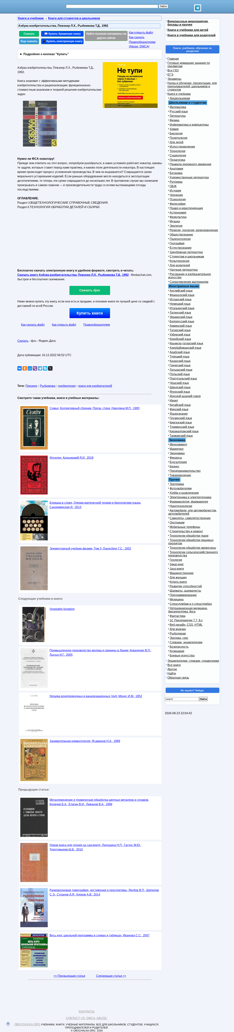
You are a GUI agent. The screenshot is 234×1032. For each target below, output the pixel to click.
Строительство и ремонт (186, 531)
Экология (176, 225)
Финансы (176, 457)
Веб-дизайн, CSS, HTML (186, 624)
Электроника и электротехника (190, 497)
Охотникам (177, 522)
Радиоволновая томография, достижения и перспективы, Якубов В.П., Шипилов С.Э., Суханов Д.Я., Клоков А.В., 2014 (104, 892)
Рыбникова (47, 385)
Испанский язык (180, 299)
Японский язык (180, 391)
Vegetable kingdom (62, 609)
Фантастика (177, 615)
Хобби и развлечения (184, 492)
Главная (173, 58)
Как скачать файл (33, 324)
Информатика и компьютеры (189, 124)
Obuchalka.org (27, 1024)
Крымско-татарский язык (186, 343)
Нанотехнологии (181, 506)
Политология (178, 137)
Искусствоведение (182, 146)
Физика (174, 120)
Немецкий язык (180, 303)
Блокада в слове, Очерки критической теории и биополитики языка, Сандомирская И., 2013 (95, 505)
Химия (174, 129)
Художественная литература (189, 177)
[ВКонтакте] (19, 368)
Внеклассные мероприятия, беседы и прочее (187, 23)
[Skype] (45, 368)
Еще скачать (29, 41)
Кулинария (177, 651)
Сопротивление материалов (189, 281)
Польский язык (180, 374)
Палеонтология (180, 239)
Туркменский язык (182, 426)
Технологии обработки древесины (193, 547)
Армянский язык (181, 325)
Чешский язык (179, 382)
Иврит (174, 400)
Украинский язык (181, 317)
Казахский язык (180, 361)
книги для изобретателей (95, 385)
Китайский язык (180, 404)
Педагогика (177, 159)
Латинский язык (180, 312)
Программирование (183, 595)
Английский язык (181, 290)
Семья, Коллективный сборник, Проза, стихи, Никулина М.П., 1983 (94, 408)
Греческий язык (180, 365)
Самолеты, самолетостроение (190, 518)
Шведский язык (180, 387)
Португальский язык (183, 378)
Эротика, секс (179, 637)
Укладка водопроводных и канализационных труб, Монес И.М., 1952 (96, 696)
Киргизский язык (181, 422)
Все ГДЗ (173, 70)
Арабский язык (180, 352)
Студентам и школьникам (187, 256)
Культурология (179, 260)
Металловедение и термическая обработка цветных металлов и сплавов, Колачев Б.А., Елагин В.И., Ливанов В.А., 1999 (99, 802)
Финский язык (179, 409)
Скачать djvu (89, 290)
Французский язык (182, 295)
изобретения (67, 385)
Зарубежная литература (186, 252)
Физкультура (178, 217)
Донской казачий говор (185, 396)
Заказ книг (177, 564)
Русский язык (179, 111)
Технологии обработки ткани (189, 535)
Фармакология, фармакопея (189, 501)
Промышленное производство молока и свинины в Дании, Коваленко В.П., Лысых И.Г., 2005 (100, 652)
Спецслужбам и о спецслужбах (191, 603)
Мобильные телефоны (185, 526)
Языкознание (179, 413)
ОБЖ (173, 186)
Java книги (177, 568)
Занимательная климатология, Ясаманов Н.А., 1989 (85, 741)
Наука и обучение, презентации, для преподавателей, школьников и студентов (192, 86)
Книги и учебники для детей (187, 30)
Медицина (177, 599)
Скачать (29, 33)
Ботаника (176, 173)
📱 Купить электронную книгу (62, 41)
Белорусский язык (182, 321)
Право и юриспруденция (186, 208)
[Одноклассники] (24, 368)
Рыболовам (178, 633)
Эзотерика (177, 484)
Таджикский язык (181, 435)
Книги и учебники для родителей (191, 35)
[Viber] (35, 368)
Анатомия (176, 168)
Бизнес (174, 466)
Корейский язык (180, 339)
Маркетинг (177, 448)
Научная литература (184, 269)
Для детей (176, 142)
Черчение (176, 195)
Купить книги (90, 313)
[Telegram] (40, 368)
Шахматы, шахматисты (185, 590)
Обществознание (181, 234)
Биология (176, 133)
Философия (178, 203)
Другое (172, 669)
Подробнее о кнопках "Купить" (46, 54)
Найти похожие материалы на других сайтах (106, 35)
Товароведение (180, 475)
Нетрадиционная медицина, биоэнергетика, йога (188, 610)
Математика (178, 107)
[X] (50, 368)
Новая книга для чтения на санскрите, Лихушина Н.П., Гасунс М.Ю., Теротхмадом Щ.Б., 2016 (95, 847)
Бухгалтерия (178, 462)
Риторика (176, 181)
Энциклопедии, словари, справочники (193, 660)
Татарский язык (180, 330)
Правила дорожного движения (190, 164)
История (175, 190)
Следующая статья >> (111, 975)
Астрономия (178, 212)
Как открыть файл (141, 32)
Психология (178, 199)
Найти (171, 673)
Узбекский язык (180, 334)
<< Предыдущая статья (69, 975)
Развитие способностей (186, 586)
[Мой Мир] (30, 368)
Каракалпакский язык (184, 431)
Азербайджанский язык (185, 347)
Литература (178, 115)
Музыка (175, 221)
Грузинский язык (181, 418)
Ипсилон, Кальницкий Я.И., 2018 (71, 457)
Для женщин (178, 577)
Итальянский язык (182, 308)
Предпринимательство (185, 470)
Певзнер (31, 385)
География (177, 243)
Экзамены (174, 78)
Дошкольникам (180, 98)
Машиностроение (182, 573)
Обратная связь (178, 677)
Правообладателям (96, 324)
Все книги (174, 665)
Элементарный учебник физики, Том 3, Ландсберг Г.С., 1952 (90, 548)
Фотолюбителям (181, 488)
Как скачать (136, 37)
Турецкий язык (179, 356)
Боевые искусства (182, 655)
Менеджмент (178, 444)
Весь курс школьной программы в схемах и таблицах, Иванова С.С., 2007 (100, 935)
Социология (178, 155)
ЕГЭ (170, 74)
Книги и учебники (179, 93)
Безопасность (179, 646)
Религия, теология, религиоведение (194, 230)
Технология (177, 151)
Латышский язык (181, 369)
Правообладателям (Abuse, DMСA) (142, 44)
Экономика (177, 453)
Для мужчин (178, 629)
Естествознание (181, 247)
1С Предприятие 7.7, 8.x (186, 620)
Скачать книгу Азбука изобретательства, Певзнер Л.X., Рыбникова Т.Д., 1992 (73, 274)
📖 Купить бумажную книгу (62, 33)
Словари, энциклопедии (186, 642)
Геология (176, 559)
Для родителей (180, 265)
